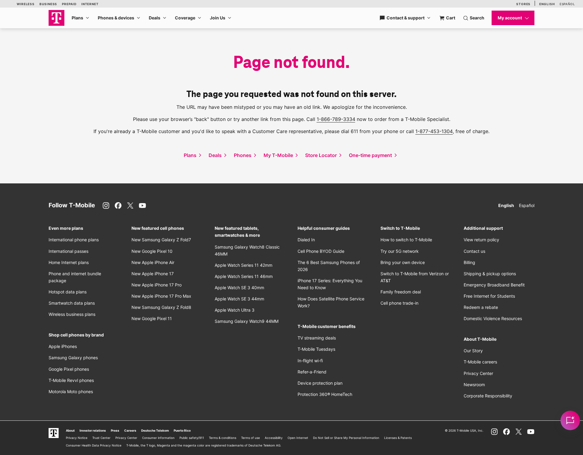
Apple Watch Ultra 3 (234, 310)
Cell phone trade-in (399, 303)
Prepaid (69, 4)
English (546, 4)
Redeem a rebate (481, 307)
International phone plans (74, 239)
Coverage (185, 17)
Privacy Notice (76, 438)
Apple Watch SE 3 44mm (239, 298)
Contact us (474, 251)
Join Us (217, 17)
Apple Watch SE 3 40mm (239, 287)
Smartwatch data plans (72, 303)
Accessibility (274, 438)
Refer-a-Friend (312, 371)
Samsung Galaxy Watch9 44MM (246, 321)
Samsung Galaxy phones (73, 357)
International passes (68, 251)
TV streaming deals (317, 337)
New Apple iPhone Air (152, 262)
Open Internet (298, 438)
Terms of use (250, 438)
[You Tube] (142, 205)
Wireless (26, 4)
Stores (523, 4)
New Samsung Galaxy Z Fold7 (161, 239)
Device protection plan (320, 383)
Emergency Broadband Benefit (494, 284)
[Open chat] (570, 420)
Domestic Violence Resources (493, 318)
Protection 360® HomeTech (325, 394)
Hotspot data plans (68, 291)
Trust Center (101, 438)
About (70, 430)
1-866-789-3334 (336, 119)
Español (567, 4)
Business (48, 4)
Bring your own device (402, 262)
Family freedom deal (400, 291)
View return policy (481, 239)
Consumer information (158, 438)
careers (480, 361)
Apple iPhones (63, 346)
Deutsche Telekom (155, 430)
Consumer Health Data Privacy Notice (93, 445)
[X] (130, 205)
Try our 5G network (399, 251)
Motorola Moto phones (71, 391)
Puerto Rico (182, 430)
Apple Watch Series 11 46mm (244, 276)
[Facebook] (118, 205)
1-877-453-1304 (434, 131)
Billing (469, 262)
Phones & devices (116, 17)
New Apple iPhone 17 (152, 273)
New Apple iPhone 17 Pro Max (161, 296)
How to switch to (406, 239)
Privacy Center (478, 373)
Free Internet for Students (489, 296)
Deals (154, 17)
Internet (90, 4)
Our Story (473, 350)
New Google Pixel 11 (151, 318)
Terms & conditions (222, 438)
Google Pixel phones (69, 369)
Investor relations (93, 430)
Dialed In (306, 239)
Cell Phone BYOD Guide (321, 251)
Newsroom (474, 384)
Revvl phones (71, 380)
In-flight (310, 360)
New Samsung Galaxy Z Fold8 (161, 307)
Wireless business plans (72, 314)
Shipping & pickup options (490, 273)
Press (115, 430)
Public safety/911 (191, 438)
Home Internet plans (69, 262)
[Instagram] (106, 205)
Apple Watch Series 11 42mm (243, 265)
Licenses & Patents (398, 438)
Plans (77, 17)
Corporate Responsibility (488, 395)
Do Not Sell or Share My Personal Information (346, 438)
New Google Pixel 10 (151, 251)
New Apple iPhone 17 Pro (156, 284)
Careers (130, 430)
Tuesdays (316, 349)
